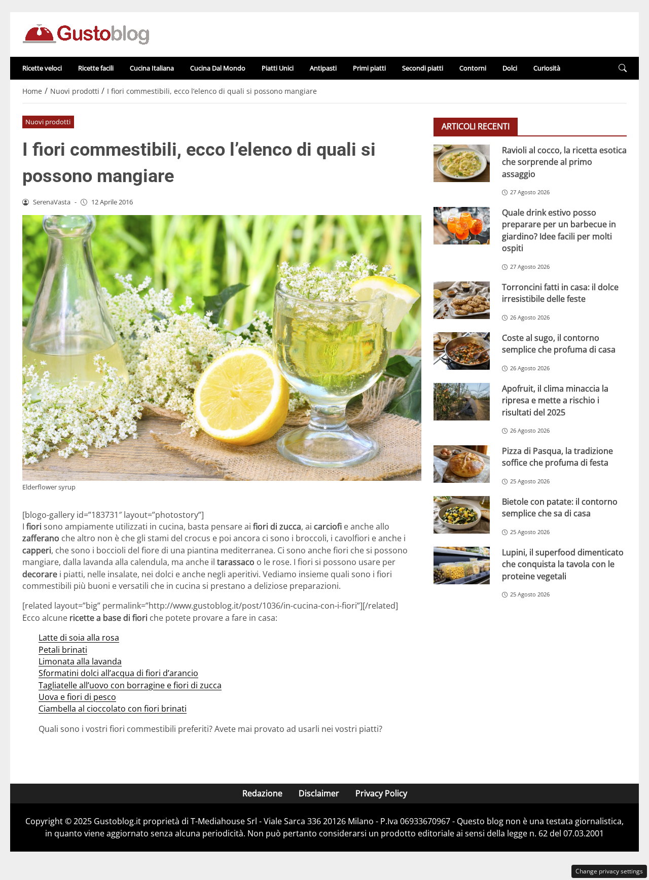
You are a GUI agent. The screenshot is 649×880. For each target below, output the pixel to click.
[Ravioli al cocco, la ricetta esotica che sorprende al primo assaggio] (462, 163)
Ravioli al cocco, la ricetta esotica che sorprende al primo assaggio (564, 162)
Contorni (472, 68)
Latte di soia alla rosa (79, 637)
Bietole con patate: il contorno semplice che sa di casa (560, 507)
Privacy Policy (381, 793)
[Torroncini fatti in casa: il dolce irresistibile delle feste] (462, 300)
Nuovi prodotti (47, 121)
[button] (623, 68)
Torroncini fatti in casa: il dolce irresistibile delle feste (560, 292)
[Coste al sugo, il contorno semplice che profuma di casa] (462, 351)
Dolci (509, 68)
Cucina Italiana (152, 68)
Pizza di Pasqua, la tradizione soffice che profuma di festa (557, 456)
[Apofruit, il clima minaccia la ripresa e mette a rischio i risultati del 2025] (462, 401)
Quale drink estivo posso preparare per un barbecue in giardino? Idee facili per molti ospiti (559, 230)
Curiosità (546, 68)
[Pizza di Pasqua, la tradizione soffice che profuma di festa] (462, 464)
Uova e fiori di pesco (77, 696)
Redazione (262, 793)
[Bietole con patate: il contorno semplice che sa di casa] (462, 515)
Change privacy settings (609, 871)
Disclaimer (319, 793)
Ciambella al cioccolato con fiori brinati (113, 708)
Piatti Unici (278, 68)
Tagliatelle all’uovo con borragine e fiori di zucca (130, 685)
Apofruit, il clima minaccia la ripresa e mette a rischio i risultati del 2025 (555, 400)
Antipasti (323, 68)
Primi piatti (369, 68)
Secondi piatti (422, 68)
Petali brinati (63, 649)
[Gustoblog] (85, 33)
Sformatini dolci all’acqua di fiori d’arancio (118, 673)
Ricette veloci (42, 68)
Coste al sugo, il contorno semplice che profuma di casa (559, 343)
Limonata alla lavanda (80, 661)
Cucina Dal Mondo (217, 68)
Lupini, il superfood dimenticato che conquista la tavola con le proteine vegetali (563, 564)
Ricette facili (96, 68)
